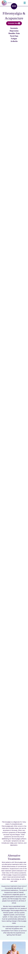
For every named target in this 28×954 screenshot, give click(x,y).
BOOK (14, 6)
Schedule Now (13, 23)
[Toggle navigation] (24, 2)
